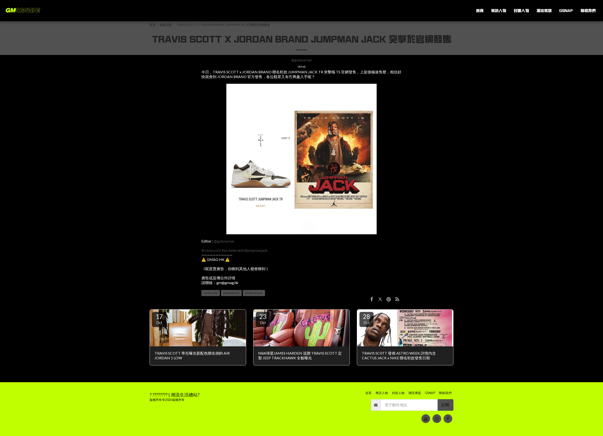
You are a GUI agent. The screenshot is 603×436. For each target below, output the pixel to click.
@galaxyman (301, 60)
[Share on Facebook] (371, 299)
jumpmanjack (254, 293)
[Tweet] (380, 299)
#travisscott (211, 250)
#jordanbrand (233, 250)
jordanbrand (231, 293)
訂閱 (445, 405)
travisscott (210, 293)
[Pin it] (388, 299)
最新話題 (166, 25)
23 (262, 319)
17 (159, 319)
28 (366, 319)
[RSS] (397, 299)
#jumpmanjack (256, 250)
